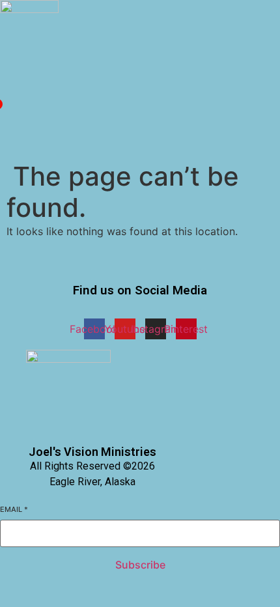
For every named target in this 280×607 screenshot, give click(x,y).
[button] (3, 92)
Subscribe (140, 564)
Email (14, 509)
